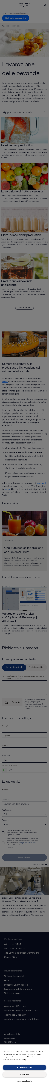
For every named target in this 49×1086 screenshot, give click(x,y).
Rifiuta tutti (24, 1074)
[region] (24, 1065)
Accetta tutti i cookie (24, 1067)
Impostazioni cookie (24, 1081)
